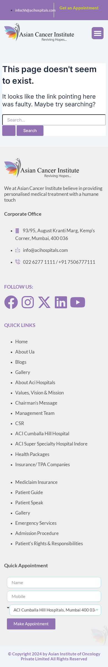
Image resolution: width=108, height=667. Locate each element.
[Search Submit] (9, 130)
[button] (97, 33)
